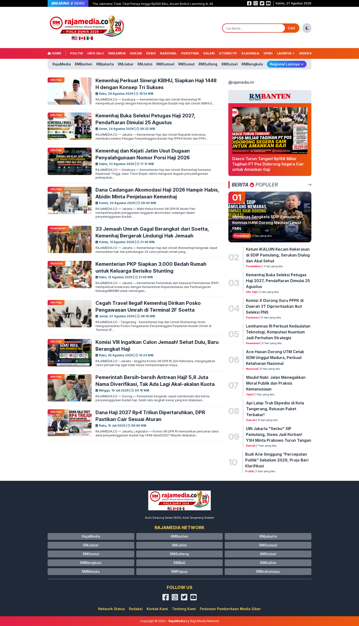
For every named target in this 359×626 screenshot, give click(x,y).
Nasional (168, 53)
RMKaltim (268, 563)
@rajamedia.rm (241, 82)
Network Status (111, 609)
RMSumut (186, 64)
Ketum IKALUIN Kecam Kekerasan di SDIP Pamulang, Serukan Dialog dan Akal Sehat (278, 255)
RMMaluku (91, 571)
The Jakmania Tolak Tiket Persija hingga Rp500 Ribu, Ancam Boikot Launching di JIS (152, 4)
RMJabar (126, 64)
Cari (291, 28)
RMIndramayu (268, 571)
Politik (76, 53)
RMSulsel (230, 64)
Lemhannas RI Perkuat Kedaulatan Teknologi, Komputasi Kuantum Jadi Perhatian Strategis (278, 332)
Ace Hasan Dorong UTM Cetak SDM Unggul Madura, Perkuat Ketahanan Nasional (275, 357)
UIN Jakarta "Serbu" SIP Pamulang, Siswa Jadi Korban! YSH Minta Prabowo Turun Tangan (278, 434)
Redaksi (136, 609)
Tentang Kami (184, 609)
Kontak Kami (157, 609)
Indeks (305, 53)
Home (56, 53)
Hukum (136, 53)
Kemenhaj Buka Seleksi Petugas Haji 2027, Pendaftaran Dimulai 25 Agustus (278, 280)
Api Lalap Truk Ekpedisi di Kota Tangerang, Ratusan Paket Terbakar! (275, 408)
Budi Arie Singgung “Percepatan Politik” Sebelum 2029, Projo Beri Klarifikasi (276, 460)
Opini (268, 53)
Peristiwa (190, 53)
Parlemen (117, 53)
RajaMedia (62, 64)
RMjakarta (105, 64)
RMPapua (179, 571)
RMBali (179, 563)
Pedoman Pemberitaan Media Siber (230, 609)
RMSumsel (165, 64)
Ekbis (151, 53)
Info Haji (95, 53)
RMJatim (144, 64)
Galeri (209, 53)
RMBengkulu (252, 64)
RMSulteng (208, 64)
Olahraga (250, 53)
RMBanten (83, 64)
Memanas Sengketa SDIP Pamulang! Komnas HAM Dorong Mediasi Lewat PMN (266, 222)
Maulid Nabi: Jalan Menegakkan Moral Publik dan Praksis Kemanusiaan (276, 383)
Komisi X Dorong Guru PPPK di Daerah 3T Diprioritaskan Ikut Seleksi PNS (275, 306)
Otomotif (228, 53)
